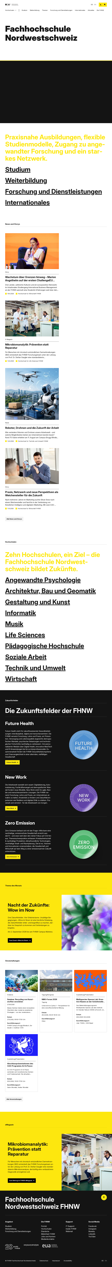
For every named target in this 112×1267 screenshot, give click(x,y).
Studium (24, 10)
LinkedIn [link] (91, 1234)
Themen (45, 10)
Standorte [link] (45, 1231)
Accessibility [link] (68, 1261)
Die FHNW (100, 10)
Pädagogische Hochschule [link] (44, 646)
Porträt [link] (44, 1226)
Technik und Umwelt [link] (35, 668)
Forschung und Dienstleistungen (61, 10)
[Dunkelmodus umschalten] (101, 5)
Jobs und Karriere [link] (48, 1236)
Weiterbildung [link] (26, 180)
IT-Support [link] (70, 1226)
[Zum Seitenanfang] (104, 1197)
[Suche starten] (105, 5)
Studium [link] (17, 169)
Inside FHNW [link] (71, 1229)
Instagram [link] (92, 1229)
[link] (11, 4)
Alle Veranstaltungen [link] (14, 1099)
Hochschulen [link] (46, 1229)
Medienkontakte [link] (47, 1239)
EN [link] (95, 4)
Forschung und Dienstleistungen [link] (53, 191)
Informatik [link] (20, 613)
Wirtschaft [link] (21, 679)
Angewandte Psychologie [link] (43, 580)
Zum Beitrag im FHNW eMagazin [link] (20, 1180)
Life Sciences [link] (25, 635)
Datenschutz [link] (44, 1261)
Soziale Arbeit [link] (25, 657)
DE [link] (92, 4)
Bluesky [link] (91, 1231)
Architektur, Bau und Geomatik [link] (50, 591)
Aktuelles (91, 10)
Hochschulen (9, 10)
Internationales (80, 10)
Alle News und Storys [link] (14, 519)
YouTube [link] (91, 1236)
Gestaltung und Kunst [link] (37, 602)
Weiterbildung (34, 10)
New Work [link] (10, 808)
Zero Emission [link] (12, 857)
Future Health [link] (11, 762)
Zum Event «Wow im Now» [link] (18, 940)
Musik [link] (14, 624)
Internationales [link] (27, 202)
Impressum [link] (56, 1261)
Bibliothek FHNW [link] (48, 1234)
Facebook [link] (92, 1226)
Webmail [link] (69, 1231)
